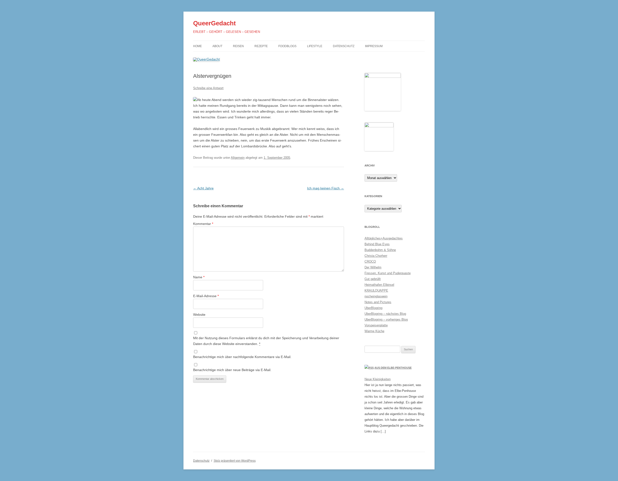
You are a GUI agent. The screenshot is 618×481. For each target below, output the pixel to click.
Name (198, 277)
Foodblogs (287, 46)
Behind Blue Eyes (377, 244)
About (217, 46)
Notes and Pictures (378, 302)
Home (197, 46)
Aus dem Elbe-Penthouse (393, 367)
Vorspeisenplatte (376, 325)
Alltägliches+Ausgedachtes (384, 238)
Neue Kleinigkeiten (378, 379)
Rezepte (261, 46)
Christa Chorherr (376, 256)
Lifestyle (314, 46)
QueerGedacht (214, 23)
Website (199, 314)
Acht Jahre (203, 188)
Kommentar (203, 224)
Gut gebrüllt (373, 279)
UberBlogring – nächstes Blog (385, 314)
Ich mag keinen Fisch (325, 188)
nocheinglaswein (376, 296)
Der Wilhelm (373, 267)
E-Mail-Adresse (206, 296)
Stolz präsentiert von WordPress (235, 460)
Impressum (374, 46)
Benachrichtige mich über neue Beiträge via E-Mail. (232, 370)
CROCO (370, 261)
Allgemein (238, 157)
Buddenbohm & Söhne (380, 250)
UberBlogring (373, 308)
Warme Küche (374, 331)
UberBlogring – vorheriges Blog (386, 319)
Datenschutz (343, 46)
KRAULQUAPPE (376, 290)
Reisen (238, 46)
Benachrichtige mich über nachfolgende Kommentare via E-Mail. (242, 357)
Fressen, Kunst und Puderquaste (388, 273)
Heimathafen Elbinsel (379, 285)
